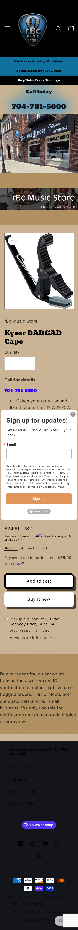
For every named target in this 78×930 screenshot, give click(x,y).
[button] (7, 28)
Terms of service (26, 912)
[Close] (73, 414)
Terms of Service (25, 767)
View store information (32, 637)
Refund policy (34, 904)
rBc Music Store (36, 897)
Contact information (42, 920)
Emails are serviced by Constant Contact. (39, 486)
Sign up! (39, 499)
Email (11, 444)
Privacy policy (61, 904)
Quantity (11, 352)
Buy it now (39, 599)
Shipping (11, 548)
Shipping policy (58, 912)
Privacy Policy (23, 803)
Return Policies (24, 791)
